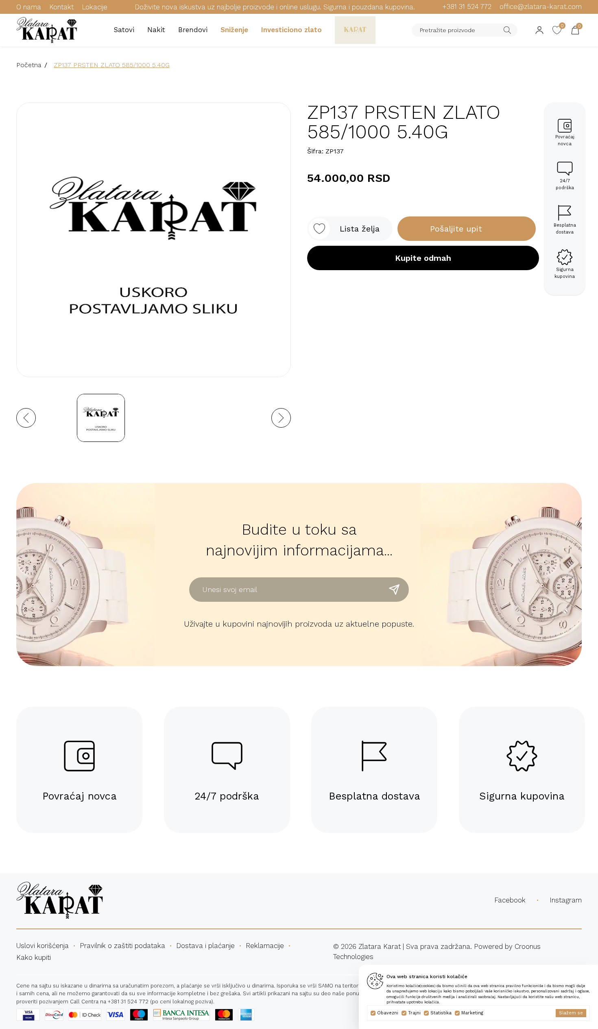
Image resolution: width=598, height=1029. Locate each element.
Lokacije (94, 7)
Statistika (441, 1013)
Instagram (566, 900)
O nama (28, 7)
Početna (28, 65)
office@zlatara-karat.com (541, 6)
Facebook (510, 900)
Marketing (472, 1013)
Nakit (156, 30)
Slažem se (571, 1013)
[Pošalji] (394, 589)
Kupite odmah (423, 258)
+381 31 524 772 (466, 6)
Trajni (414, 1013)
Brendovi (192, 30)
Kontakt (61, 7)
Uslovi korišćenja (42, 946)
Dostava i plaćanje (205, 946)
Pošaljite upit (456, 229)
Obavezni (387, 1013)
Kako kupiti (33, 957)
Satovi (123, 30)
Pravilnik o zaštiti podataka (122, 946)
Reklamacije (265, 946)
